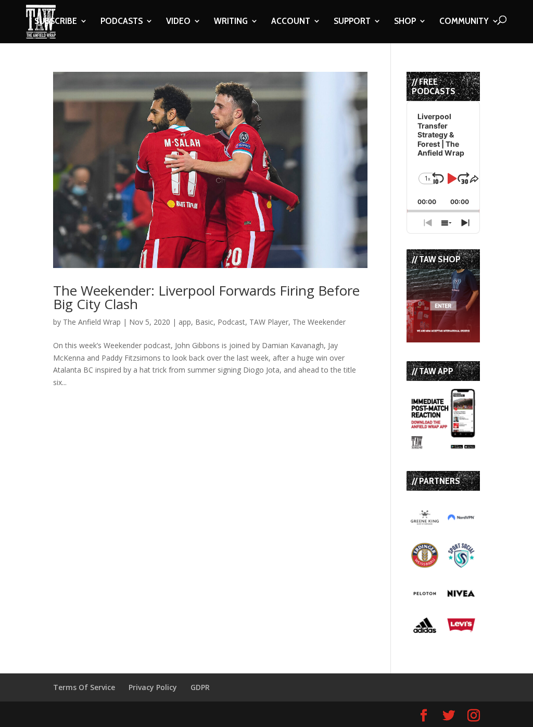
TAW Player (268, 322)
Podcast (231, 322)
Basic (204, 322)
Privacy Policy (153, 687)
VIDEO (178, 22)
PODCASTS (121, 22)
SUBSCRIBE (55, 22)
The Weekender (319, 322)
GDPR (200, 687)
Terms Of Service (84, 687)
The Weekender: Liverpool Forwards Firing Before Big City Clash (206, 297)
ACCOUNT (290, 22)
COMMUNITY (464, 22)
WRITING (231, 22)
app (185, 322)
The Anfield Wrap (92, 322)
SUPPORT (352, 22)
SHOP (405, 22)
